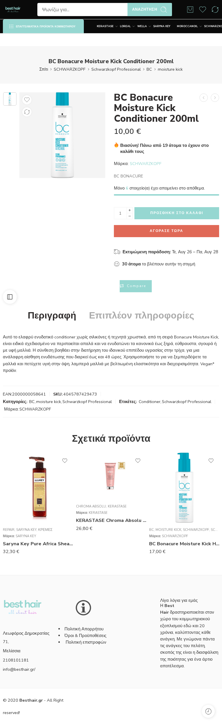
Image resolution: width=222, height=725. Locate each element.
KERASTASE (105, 26)
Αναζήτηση (144, 9)
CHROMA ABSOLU (91, 506)
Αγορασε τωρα (166, 230)
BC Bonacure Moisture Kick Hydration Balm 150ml (184, 543)
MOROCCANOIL (187, 26)
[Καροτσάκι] (190, 9)
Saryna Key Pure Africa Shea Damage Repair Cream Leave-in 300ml (38, 543)
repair (8, 529)
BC (149, 69)
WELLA (142, 26)
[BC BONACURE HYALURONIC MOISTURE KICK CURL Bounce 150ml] (215, 97)
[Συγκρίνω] (27, 112)
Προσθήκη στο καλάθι (176, 213)
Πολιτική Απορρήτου (83, 629)
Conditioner (149, 401)
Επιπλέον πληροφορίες (141, 315)
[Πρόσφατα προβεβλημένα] (208, 711)
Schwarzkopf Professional (116, 69)
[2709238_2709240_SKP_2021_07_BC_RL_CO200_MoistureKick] (9, 99)
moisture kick (170, 69)
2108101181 (16, 660)
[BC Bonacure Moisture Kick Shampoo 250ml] (203, 97)
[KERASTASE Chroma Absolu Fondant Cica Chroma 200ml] (111, 476)
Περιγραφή (52, 315)
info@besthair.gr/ (19, 669)
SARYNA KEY (161, 26)
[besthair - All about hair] (13, 9)
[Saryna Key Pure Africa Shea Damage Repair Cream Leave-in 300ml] (38, 488)
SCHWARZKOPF (70, 69)
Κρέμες (45, 529)
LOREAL (125, 26)
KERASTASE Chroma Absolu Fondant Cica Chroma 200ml (111, 520)
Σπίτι (43, 69)
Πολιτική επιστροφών (87, 642)
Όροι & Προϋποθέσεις (85, 635)
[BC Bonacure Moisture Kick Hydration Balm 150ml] (184, 488)
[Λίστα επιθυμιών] (27, 99)
